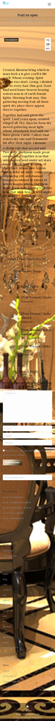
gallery (6, 600)
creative (7, 589)
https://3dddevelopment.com (36, 231)
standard (7, 637)
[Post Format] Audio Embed (36, 316)
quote (6, 631)
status (6, 642)
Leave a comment (36, 210)
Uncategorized (11, 40)
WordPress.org (10, 686)
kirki (5, 616)
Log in (6, 671)
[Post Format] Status (36, 330)
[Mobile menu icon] (49, 4)
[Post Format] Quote (36, 297)
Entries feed (9, 676)
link (4, 621)
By (39, 206)
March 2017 (8, 550)
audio (5, 574)
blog (5, 579)
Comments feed (11, 681)
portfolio (7, 626)
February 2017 (10, 556)
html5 (6, 605)
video (5, 652)
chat (5, 584)
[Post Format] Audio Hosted (17, 507)
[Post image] (10, 301)
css (4, 595)
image (6, 610)
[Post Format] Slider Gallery (36, 348)
